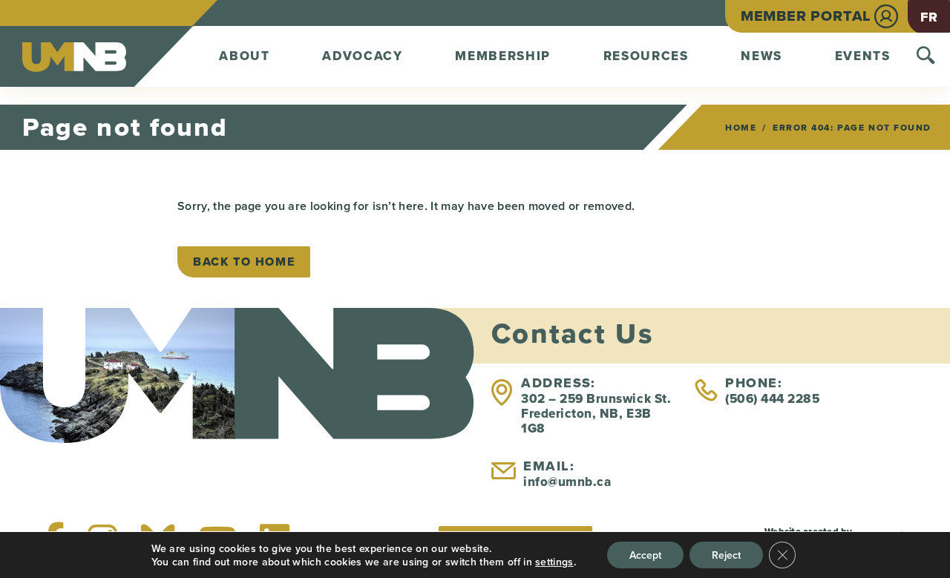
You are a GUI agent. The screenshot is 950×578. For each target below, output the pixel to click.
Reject (726, 555)
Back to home (244, 261)
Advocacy (362, 56)
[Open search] (926, 56)
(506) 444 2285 (772, 399)
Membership (503, 56)
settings (554, 561)
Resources (646, 56)
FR (928, 17)
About (244, 56)
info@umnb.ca (567, 482)
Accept (645, 555)
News (761, 56)
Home (740, 127)
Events (863, 56)
